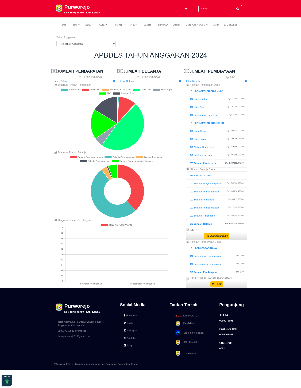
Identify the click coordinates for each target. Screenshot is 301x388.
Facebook (131, 315)
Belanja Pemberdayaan (218, 207)
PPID (133, 24)
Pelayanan (162, 24)
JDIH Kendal (189, 342)
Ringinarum (188, 353)
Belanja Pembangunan (218, 191)
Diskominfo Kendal (192, 332)
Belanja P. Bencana (218, 215)
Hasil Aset (218, 107)
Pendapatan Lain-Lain (218, 115)
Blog (129, 345)
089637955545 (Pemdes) (72, 330)
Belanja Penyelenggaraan (218, 183)
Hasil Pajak (218, 139)
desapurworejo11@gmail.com (74, 336)
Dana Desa (218, 131)
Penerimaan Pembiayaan (218, 256)
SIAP (216, 24)
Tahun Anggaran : (66, 37)
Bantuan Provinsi (218, 155)
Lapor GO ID (190, 315)
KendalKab (188, 323)
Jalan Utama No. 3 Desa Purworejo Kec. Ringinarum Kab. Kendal (80, 323)
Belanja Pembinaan (218, 199)
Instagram (132, 330)
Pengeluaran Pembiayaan (218, 264)
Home (63, 24)
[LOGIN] (186, 9)
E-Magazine (230, 24)
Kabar (102, 24)
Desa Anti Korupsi (195, 24)
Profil (74, 24)
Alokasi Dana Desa (218, 147)
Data (88, 24)
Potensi (118, 24)
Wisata (147, 24)
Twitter (130, 323)
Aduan (176, 24)
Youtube (131, 338)
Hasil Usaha (218, 99)
